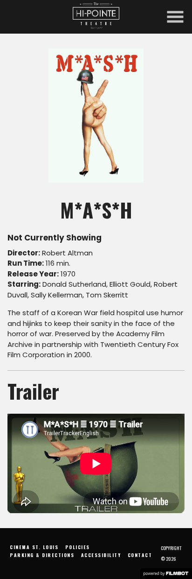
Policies (77, 547)
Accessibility (101, 554)
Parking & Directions (42, 554)
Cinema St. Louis (34, 547)
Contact (140, 554)
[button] (175, 17)
